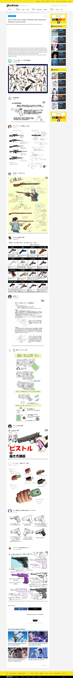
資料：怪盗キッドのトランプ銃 (20, 350)
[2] (28, 93)
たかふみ (15, 512)
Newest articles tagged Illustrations (16, 629)
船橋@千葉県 (16, 239)
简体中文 (43, 1)
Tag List (9, 9)
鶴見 (15, 351)
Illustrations (18, 9)
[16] (28, 459)
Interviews (52, 9)
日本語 (70, 1)
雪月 (15, 99)
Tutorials (33, 9)
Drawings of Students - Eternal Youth (36, 659)
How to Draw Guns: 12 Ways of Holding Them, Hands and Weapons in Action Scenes (27, 12)
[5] (28, 121)
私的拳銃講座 (16, 97)
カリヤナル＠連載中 (17, 549)
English (38, 1)
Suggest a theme (21, 673)
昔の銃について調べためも (19, 173)
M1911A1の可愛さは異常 (18, 237)
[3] (28, 233)
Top (7, 12)
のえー (15, 174)
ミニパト (15, 427)
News (62, 9)
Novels (27, 9)
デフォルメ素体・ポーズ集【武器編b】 (22, 60)
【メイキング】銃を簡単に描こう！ (21, 547)
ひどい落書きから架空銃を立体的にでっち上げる (24, 510)
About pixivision (13, 673)
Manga (23, 9)
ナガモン (15, 127)
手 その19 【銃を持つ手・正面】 (21, 463)
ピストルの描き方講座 (18, 425)
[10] (28, 345)
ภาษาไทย (57, 1)
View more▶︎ (44, 665)
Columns (57, 9)
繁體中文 (48, 1)
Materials (45, 9)
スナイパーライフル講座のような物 (21, 126)
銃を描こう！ (16, 296)
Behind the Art (39, 9)
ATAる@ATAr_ (16, 297)
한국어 (53, 1)
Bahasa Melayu (64, 1)
